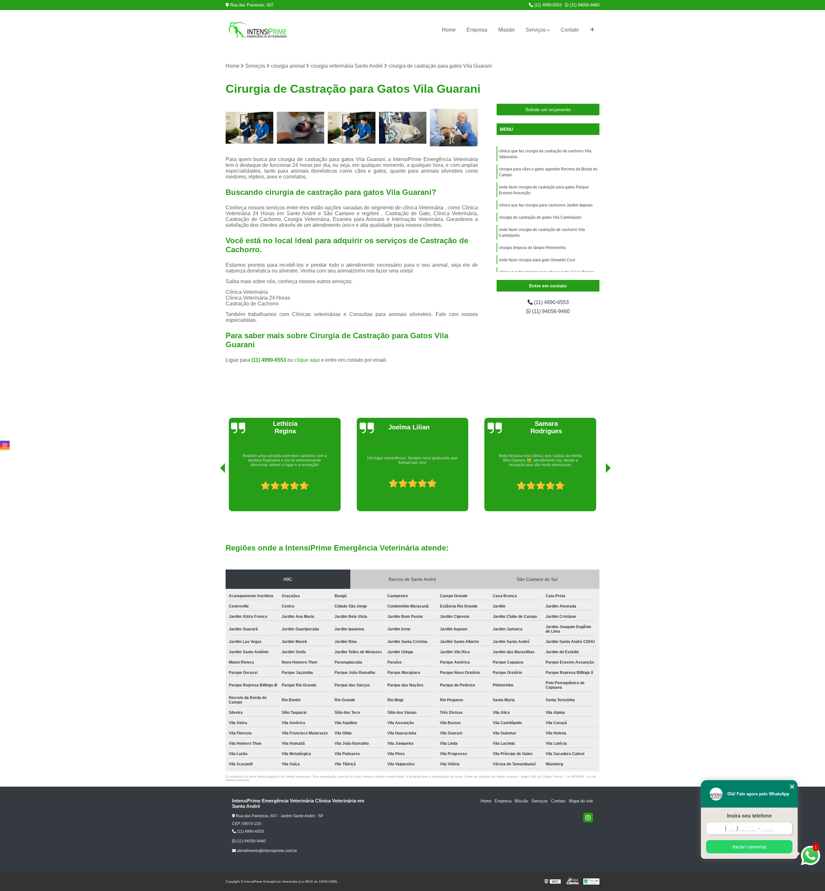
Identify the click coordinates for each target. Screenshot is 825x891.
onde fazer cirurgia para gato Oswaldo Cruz (537, 260)
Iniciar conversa (749, 846)
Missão (506, 30)
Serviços (536, 30)
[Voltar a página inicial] (258, 30)
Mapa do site (581, 801)
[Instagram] (588, 817)
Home (449, 30)
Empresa (477, 30)
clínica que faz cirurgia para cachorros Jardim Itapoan (546, 205)
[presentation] (214, 492)
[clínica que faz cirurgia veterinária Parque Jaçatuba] (301, 128)
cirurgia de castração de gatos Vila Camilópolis (540, 217)
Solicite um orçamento (548, 109)
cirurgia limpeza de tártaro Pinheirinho (532, 247)
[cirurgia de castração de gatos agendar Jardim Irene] (352, 128)
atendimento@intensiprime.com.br (266, 850)
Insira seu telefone (749, 816)
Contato (570, 30)
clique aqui (307, 360)
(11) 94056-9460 (583, 5)
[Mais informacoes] (592, 30)
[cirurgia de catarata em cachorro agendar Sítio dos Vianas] (403, 128)
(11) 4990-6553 (547, 5)
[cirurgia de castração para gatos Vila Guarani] (250, 128)
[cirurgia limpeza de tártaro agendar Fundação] (454, 128)
